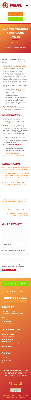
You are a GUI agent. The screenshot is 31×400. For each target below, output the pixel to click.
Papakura (11, 373)
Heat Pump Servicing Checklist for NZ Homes (15, 175)
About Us (4, 357)
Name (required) (6, 244)
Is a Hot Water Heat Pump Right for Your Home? (15, 167)
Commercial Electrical (13, 199)
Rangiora (18, 377)
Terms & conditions (11, 397)
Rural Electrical (11, 203)
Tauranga (17, 373)
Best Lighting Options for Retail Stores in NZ (15, 178)
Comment (5, 227)
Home (7, 47)
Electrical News (6, 360)
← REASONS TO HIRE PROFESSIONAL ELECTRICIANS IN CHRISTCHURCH (13, 210)
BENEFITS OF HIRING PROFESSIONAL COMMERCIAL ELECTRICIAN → (18, 214)
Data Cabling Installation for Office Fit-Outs (14, 184)
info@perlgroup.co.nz (8, 319)
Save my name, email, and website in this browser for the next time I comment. (14, 265)
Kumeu (11, 372)
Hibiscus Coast (19, 370)
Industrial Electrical (13, 201)
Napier (22, 373)
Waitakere (17, 372)
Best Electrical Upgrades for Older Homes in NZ (15, 173)
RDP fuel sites (21, 89)
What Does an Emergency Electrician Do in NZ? (15, 180)
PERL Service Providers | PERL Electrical (13, 156)
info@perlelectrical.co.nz (10, 107)
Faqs (3, 362)
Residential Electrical (8, 334)
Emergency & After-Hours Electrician (13, 344)
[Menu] (26, 4)
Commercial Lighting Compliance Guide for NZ (15, 182)
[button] (15, 14)
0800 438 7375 (15, 301)
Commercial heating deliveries (15, 152)
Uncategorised (21, 203)
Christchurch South (14, 375)
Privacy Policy (22, 397)
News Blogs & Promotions (17, 47)
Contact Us (5, 365)
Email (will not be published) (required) (13, 250)
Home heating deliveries (13, 153)
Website (4, 257)
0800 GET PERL (15, 298)
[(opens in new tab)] (15, 390)
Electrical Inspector (7, 346)
